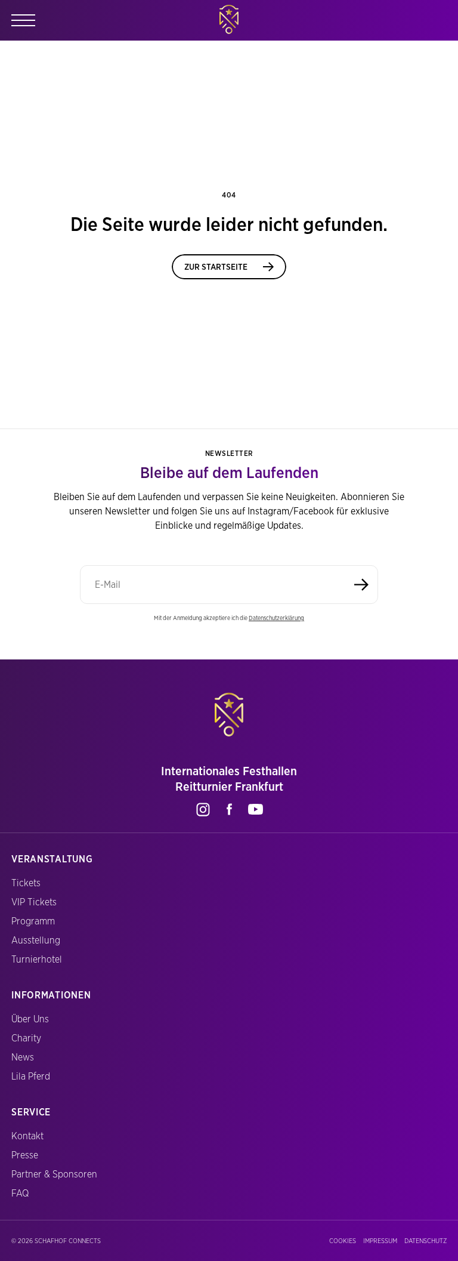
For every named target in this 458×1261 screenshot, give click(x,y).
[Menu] (23, 20)
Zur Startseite (215, 267)
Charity (26, 1038)
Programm (33, 921)
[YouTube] (255, 809)
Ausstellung (35, 940)
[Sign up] (361, 584)
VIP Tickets (34, 902)
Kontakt (27, 1136)
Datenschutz (425, 1241)
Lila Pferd (30, 1076)
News (22, 1057)
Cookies (342, 1241)
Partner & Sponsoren (54, 1174)
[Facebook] (229, 809)
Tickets (26, 883)
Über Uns (30, 1019)
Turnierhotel (36, 959)
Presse (24, 1155)
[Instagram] (202, 809)
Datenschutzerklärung (276, 617)
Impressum (380, 1241)
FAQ (20, 1193)
